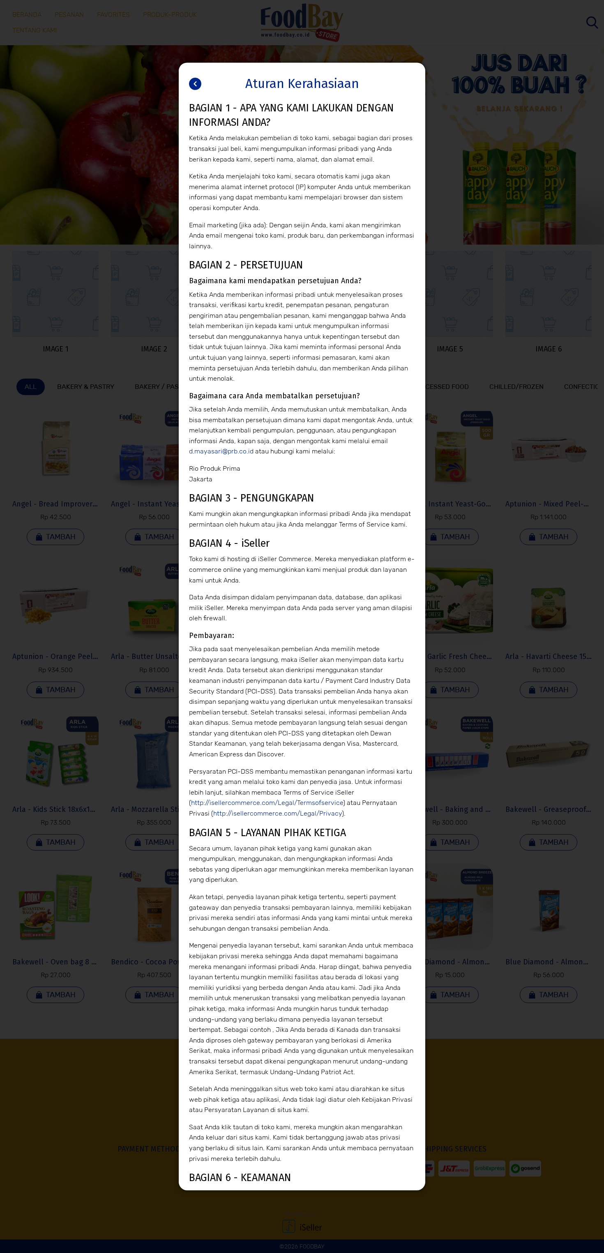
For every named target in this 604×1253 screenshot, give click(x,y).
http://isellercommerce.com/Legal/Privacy (277, 813)
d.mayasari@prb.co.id (221, 451)
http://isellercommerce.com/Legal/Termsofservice (267, 803)
